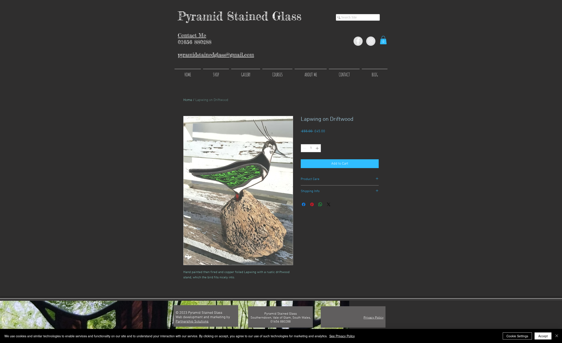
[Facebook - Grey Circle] (358, 41)
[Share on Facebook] (303, 204)
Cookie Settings (517, 336)
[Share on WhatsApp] (320, 204)
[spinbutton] (311, 148)
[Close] (556, 335)
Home (187, 100)
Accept (543, 336)
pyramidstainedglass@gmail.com (216, 54)
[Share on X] (328, 204)
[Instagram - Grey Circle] (370, 41)
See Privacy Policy (342, 336)
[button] (383, 40)
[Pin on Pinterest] (312, 204)
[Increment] (317, 148)
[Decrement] (304, 148)
